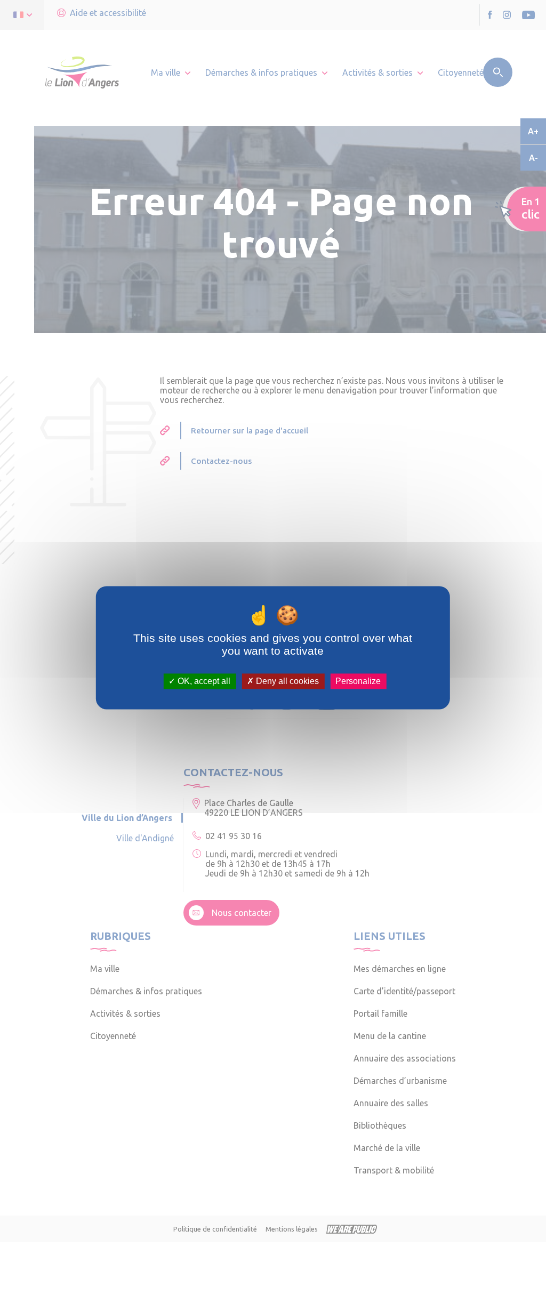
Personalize (358, 681)
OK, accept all (202, 681)
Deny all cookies (286, 681)
